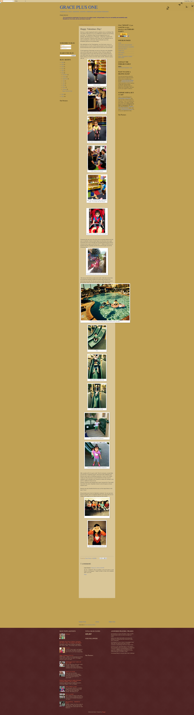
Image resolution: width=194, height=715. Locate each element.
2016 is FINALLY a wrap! (71, 686)
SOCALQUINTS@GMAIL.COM (125, 67)
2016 (62, 70)
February (65, 89)
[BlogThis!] (101, 558)
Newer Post (82, 622)
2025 (62, 62)
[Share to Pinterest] (106, 558)
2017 (62, 68)
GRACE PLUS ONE (79, 7)
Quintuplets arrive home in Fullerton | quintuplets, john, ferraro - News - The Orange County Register (70, 642)
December (65, 74)
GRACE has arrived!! (70, 671)
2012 (62, 96)
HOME (119, 43)
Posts (63, 45)
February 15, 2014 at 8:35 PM (97, 567)
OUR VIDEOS (121, 52)
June (64, 83)
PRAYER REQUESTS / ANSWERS (126, 47)
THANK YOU (121, 50)
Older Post (112, 622)
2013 (62, 94)
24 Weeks (68, 634)
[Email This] (100, 558)
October (64, 76)
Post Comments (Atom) (90, 624)
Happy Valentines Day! (67, 91)
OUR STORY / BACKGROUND (125, 45)
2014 (62, 72)
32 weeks (68, 648)
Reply (85, 574)
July (64, 80)
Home (97, 622)
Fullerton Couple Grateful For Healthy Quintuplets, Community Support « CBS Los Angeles (70, 681)
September (65, 78)
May (64, 85)
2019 (62, 64)
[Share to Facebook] (104, 558)
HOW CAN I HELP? (122, 48)
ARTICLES (120, 54)
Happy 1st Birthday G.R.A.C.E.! (66, 655)
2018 (62, 66)
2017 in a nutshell (69, 694)
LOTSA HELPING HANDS (128, 80)
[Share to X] (103, 558)
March (64, 87)
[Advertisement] (97, 609)
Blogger (103, 712)
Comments (64, 48)
